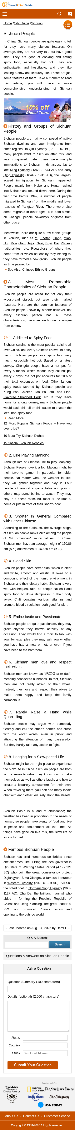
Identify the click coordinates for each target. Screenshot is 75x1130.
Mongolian (18, 243)
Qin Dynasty (38, 149)
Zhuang (66, 243)
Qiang (57, 238)
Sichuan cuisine (14, 344)
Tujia (31, 243)
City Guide (21, 23)
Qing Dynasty (13, 175)
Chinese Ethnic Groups (39, 269)
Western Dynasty (20, 883)
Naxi (40, 243)
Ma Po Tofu (44, 392)
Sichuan (36, 23)
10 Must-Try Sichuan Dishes (23, 436)
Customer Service (57, 1116)
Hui (5, 243)
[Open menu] (4, 14)
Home (7, 23)
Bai (56, 243)
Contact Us (31, 1116)
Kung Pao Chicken (17, 392)
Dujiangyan (11, 878)
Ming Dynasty (20, 170)
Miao (67, 238)
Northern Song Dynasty (45, 888)
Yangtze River (32, 206)
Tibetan (45, 238)
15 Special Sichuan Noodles (23, 443)
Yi (36, 238)
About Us (11, 1116)
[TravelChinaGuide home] (17, 5)
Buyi (48, 243)
